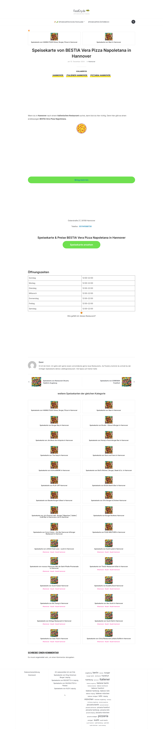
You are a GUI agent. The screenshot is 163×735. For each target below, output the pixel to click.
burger (107, 673)
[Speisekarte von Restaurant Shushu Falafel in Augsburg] (36, 382)
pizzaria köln (105, 710)
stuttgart (90, 720)
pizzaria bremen (104, 705)
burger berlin (90, 676)
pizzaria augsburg (103, 702)
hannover (58, 75)
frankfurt (105, 676)
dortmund (98, 676)
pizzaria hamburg (92, 710)
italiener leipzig (90, 693)
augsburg (88, 673)
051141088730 (85, 226)
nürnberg (109, 699)
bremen (101, 673)
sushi (96, 720)
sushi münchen (94, 725)
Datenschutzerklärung (32, 672)
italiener (105, 679)
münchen (88, 699)
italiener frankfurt (97, 688)
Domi (41, 362)
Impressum (32, 675)
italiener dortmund (102, 686)
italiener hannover (77, 75)
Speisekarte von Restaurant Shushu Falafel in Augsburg (56, 382)
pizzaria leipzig (90, 712)
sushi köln (106, 723)
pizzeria (103, 716)
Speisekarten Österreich (98, 22)
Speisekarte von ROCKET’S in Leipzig (65, 680)
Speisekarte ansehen (81, 244)
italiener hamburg (92, 691)
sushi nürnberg (102, 725)
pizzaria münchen (102, 713)
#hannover (46, 552)
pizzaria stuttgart (92, 716)
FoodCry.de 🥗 (81, 11)
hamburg (89, 680)
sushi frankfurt (90, 723)
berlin (95, 672)
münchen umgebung (100, 699)
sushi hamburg (99, 723)
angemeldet (40, 657)
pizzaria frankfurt (103, 707)
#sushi (52, 552)
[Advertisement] (81, 91)
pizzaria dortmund (91, 707)
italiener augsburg (91, 683)
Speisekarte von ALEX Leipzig (65, 688)
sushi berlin (104, 720)
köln (100, 696)
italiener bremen (92, 686)
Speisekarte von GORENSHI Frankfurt (110, 382)
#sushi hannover (60, 552)
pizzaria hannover (100, 75)
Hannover (91, 61)
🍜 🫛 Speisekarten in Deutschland (68, 22)
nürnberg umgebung (92, 702)
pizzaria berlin (93, 705)
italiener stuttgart (93, 696)
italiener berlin (103, 683)
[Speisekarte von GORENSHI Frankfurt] (126, 382)
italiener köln (105, 691)
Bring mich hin (81, 180)
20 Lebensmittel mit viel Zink (65, 672)
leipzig (105, 696)
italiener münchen (102, 693)
